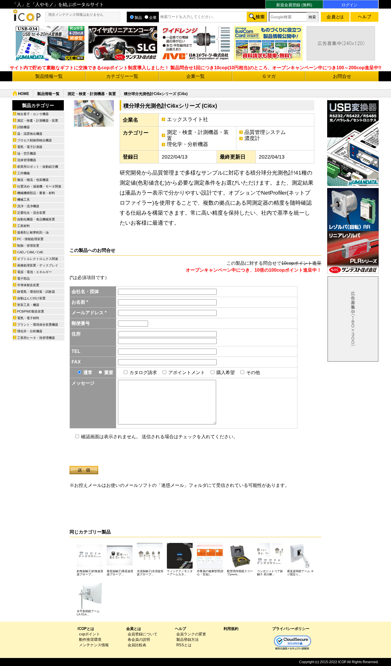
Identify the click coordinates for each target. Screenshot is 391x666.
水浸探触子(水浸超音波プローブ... (150, 573)
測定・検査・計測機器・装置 (92, 94)
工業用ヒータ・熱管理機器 (36, 337)
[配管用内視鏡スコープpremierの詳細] (240, 567)
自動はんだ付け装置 (31, 298)
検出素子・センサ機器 (33, 114)
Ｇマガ (269, 76)
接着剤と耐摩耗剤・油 (33, 232)
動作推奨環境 (90, 639)
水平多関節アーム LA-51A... (88, 613)
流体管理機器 (26, 160)
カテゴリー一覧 (122, 76)
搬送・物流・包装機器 (33, 179)
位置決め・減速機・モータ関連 (39, 186)
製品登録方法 (187, 639)
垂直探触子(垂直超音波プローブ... (120, 573)
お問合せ (342, 76)
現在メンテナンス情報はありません (75, 15)
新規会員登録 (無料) (294, 5)
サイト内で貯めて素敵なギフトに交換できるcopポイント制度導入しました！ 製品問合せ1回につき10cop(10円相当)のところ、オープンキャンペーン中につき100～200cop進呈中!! (195, 67)
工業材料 (23, 226)
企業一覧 (195, 76)
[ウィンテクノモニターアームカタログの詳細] (180, 567)
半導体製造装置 (28, 285)
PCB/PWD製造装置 (30, 311)
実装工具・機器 (28, 305)
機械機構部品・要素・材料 (36, 193)
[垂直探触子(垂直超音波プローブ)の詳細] (120, 567)
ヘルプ (180, 629)
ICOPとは (86, 629)
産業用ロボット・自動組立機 (37, 166)
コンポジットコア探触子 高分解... (270, 573)
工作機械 (23, 173)
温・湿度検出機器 (29, 133)
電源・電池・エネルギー (34, 272)
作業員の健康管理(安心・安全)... (210, 573)
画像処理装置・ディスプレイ (37, 265)
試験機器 (23, 127)
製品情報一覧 (49, 76)
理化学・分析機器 (187, 144)
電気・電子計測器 (29, 147)
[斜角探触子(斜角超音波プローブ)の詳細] (89, 567)
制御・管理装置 (28, 245)
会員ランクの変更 (191, 634)
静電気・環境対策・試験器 (36, 291)
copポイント (89, 634)
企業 (153, 17)
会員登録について (142, 634)
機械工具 (23, 199)
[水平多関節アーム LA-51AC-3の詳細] (89, 607)
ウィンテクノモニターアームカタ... (180, 573)
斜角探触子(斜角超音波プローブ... (90, 573)
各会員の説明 (139, 639)
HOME (23, 94)
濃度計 (252, 138)
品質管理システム (265, 132)
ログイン (349, 5)
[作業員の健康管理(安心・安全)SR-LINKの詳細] (210, 567)
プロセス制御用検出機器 (34, 140)
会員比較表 (137, 645)
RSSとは (183, 645)
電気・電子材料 (28, 318)
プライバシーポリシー (290, 629)
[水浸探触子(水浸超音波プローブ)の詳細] (150, 567)
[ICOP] (26, 19)
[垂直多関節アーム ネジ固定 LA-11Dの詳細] (300, 567)
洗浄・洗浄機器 (28, 206)
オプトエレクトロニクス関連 (37, 258)
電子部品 (23, 278)
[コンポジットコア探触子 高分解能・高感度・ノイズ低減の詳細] (270, 567)
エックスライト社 (187, 119)
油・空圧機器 (26, 153)
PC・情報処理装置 (30, 239)
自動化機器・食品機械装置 (36, 219)
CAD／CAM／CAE (30, 252)
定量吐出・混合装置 (31, 212)
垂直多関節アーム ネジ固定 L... (300, 573)
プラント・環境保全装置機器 (37, 324)
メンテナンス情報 (94, 645)
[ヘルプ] (364, 18)
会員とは (133, 629)
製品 (138, 17)
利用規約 (231, 629)
